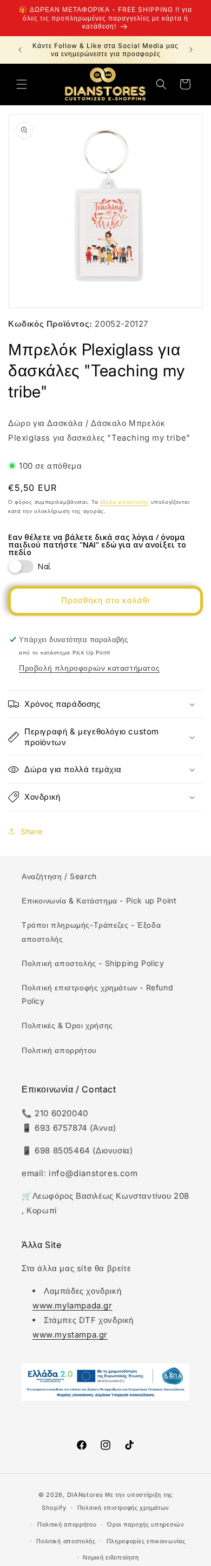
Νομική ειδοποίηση (111, 1557)
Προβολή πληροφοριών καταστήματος (89, 667)
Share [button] (32, 831)
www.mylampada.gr (72, 1305)
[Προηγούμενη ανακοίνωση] (20, 50)
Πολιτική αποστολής (66, 1541)
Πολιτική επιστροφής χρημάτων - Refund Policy (97, 994)
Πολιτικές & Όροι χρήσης (67, 1025)
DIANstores (85, 1494)
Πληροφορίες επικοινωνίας (146, 1541)
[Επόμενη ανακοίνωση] (191, 50)
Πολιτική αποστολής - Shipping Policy (93, 963)
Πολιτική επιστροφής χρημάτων (123, 1507)
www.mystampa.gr (70, 1334)
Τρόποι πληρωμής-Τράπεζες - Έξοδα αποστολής (91, 931)
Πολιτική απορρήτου (59, 1050)
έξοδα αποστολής (124, 501)
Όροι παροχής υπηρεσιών (145, 1524)
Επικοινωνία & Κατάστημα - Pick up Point (99, 900)
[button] (22, 84)
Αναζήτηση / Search (59, 876)
